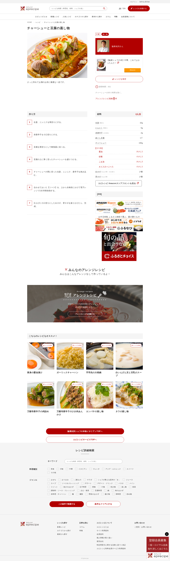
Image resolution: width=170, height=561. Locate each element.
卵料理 (118, 494)
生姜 (97, 123)
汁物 (103, 487)
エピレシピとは (41, 16)
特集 (116, 16)
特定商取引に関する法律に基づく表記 (111, 545)
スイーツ (130, 469)
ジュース (129, 480)
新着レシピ (55, 16)
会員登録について (128, 16)
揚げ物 (107, 494)
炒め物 (129, 494)
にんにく (99, 128)
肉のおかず (119, 490)
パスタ (121, 483)
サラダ (89, 480)
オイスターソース (106, 167)
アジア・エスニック (113, 469)
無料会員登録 (144, 2)
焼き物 (113, 487)
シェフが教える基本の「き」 (109, 480)
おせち (53, 480)
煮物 (94, 487)
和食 (52, 469)
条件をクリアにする (103, 504)
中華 (71, 469)
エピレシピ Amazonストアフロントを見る (117, 183)
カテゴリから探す (81, 16)
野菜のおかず (94, 494)
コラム (108, 16)
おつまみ (65, 480)
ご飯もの (77, 480)
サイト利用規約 (103, 530)
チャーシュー (100, 143)
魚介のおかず (68, 487)
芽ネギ (98, 177)
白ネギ (98, 172)
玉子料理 (83, 487)
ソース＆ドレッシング (70, 483)
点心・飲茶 (85, 490)
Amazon (132, 70)
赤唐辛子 (99, 133)
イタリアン (83, 469)
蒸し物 (124, 487)
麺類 (81, 494)
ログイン (133, 2)
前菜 (134, 487)
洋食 (62, 469)
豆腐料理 (98, 490)
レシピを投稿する (140, 8)
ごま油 (101, 162)
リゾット (54, 487)
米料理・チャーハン (58, 494)
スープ (53, 483)
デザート (88, 483)
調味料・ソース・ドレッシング (63, 490)
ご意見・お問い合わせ (143, 527)
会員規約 (100, 534)
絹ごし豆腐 (100, 138)
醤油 (101, 151)
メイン (131, 483)
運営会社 (100, 541)
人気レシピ (67, 16)
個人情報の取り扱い (104, 538)
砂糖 (101, 156)
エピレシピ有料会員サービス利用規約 (111, 548)
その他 (53, 472)
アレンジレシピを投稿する (85, 314)
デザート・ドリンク (105, 483)
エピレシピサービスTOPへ (85, 440)
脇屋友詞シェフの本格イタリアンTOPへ (85, 431)
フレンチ (96, 469)
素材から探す (97, 16)
